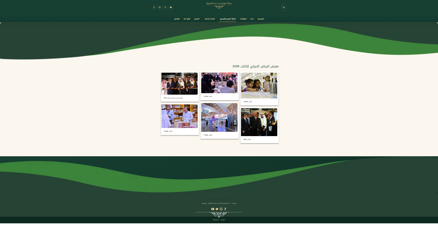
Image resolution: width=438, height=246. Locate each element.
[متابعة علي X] (165, 7)
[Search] (283, 7)
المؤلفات (243, 18)
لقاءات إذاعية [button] (210, 18)
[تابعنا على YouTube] (170, 7)
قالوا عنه (187, 18)
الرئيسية (261, 18)
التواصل (177, 18)
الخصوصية (216, 219)
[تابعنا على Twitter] (217, 209)
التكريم (196, 18)
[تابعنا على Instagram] (159, 7)
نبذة (252, 18)
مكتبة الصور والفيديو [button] (228, 18)
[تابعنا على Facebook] (154, 7)
